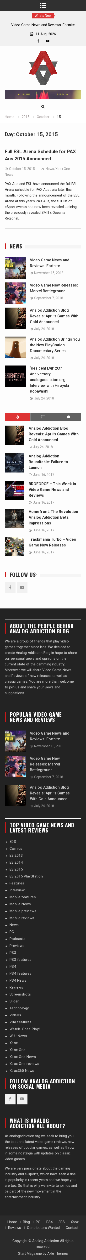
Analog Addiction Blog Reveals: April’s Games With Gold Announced (54, 316)
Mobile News (20, 904)
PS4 (13, 966)
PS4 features (21, 973)
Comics (16, 848)
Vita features (21, 1022)
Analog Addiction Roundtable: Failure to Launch (48, 462)
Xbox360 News (22, 1071)
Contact (72, 1227)
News (50, 169)
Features (17, 883)
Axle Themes (57, 1253)
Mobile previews (23, 911)
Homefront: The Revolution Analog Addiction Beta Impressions (53, 517)
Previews (17, 946)
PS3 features (21, 959)
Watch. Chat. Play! (25, 1029)
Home (12, 1222)
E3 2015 (16, 869)
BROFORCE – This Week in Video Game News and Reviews (52, 490)
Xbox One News (23, 1057)
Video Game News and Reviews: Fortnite (43, 25)
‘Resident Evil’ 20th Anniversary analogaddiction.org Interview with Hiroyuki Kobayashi (49, 380)
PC (12, 932)
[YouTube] (47, 41)
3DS (13, 841)
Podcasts (18, 939)
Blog (26, 1222)
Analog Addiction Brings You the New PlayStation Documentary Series (55, 345)
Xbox (14, 1043)
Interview (17, 890)
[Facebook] (38, 41)
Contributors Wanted (43, 1227)
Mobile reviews (22, 918)
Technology (19, 1008)
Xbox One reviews (24, 1064)
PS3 (13, 953)
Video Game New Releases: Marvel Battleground (45, 764)
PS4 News (18, 980)
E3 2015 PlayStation (26, 876)
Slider (14, 1001)
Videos (15, 1015)
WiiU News (18, 1036)
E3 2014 (16, 862)
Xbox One (18, 1050)
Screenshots (20, 994)
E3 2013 (16, 855)
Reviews (16, 987)
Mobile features (23, 897)
